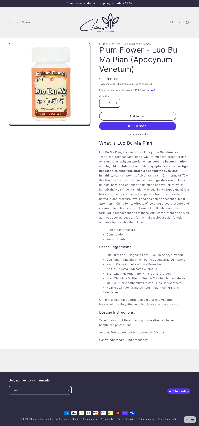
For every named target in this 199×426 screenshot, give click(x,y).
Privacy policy (108, 419)
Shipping (121, 84)
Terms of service (126, 419)
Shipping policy (146, 419)
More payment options (138, 134)
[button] (13, 22)
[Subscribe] (67, 390)
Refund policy (90, 419)
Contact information (168, 419)
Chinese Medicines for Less (44, 419)
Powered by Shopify (69, 419)
